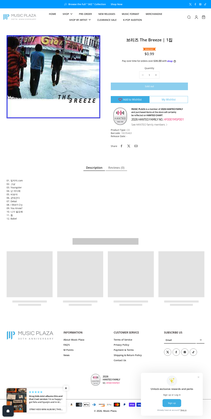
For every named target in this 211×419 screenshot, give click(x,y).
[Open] (8, 411)
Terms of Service (123, 339)
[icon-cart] (203, 17)
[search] (189, 17)
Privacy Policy (121, 344)
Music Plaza (109, 410)
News (66, 355)
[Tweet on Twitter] (128, 146)
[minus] (142, 75)
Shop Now (116, 4)
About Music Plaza (73, 339)
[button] (149, 86)
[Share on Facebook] (121, 146)
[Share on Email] (136, 146)
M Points (68, 349)
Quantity (149, 68)
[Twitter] (190, 4)
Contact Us (120, 360)
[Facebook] (195, 4)
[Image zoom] (53, 76)
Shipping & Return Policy (128, 355)
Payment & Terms (124, 349)
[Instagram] (200, 4)
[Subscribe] (200, 340)
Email (169, 340)
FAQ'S (66, 344)
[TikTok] (205, 4)
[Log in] (196, 17)
